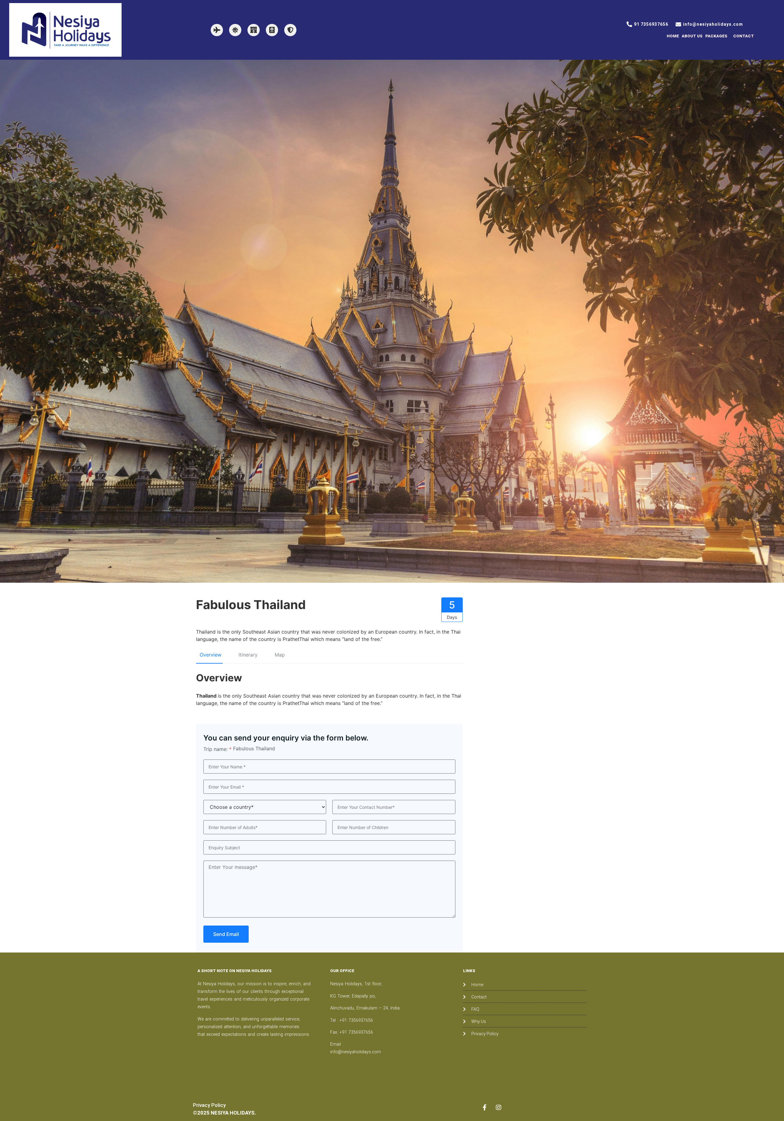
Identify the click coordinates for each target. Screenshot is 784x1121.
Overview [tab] (210, 655)
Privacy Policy (209, 1105)
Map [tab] (280, 655)
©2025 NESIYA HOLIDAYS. (224, 1113)
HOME (673, 36)
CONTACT (743, 36)
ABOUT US (692, 36)
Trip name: (217, 749)
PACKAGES (716, 36)
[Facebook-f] (485, 1107)
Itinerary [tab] (248, 655)
